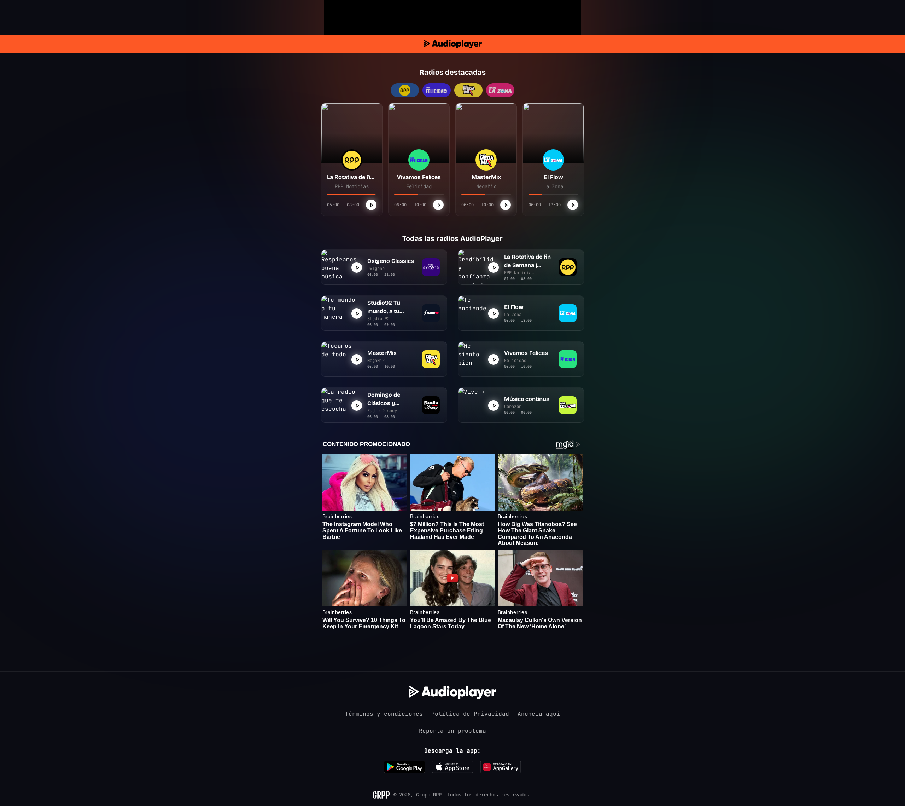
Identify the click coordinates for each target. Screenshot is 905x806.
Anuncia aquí (539, 714)
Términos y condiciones (384, 714)
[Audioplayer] (453, 44)
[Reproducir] (371, 205)
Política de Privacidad (470, 714)
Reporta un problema (452, 731)
